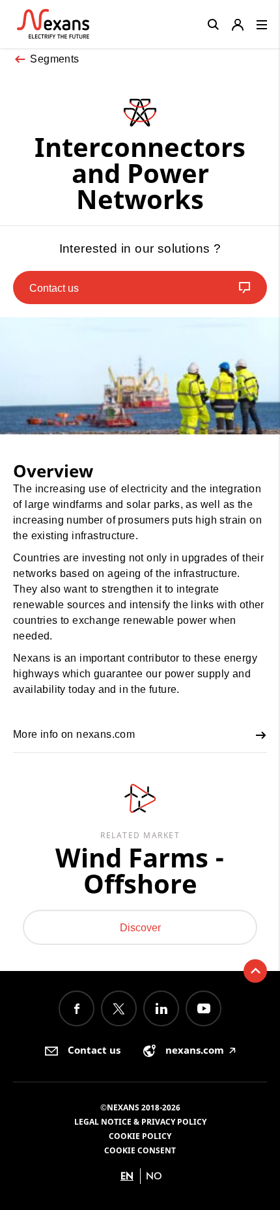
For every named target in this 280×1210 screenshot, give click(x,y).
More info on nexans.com (74, 734)
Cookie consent (140, 1150)
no (154, 1176)
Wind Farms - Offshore (140, 871)
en (126, 1176)
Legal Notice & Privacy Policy (140, 1121)
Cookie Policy (140, 1136)
